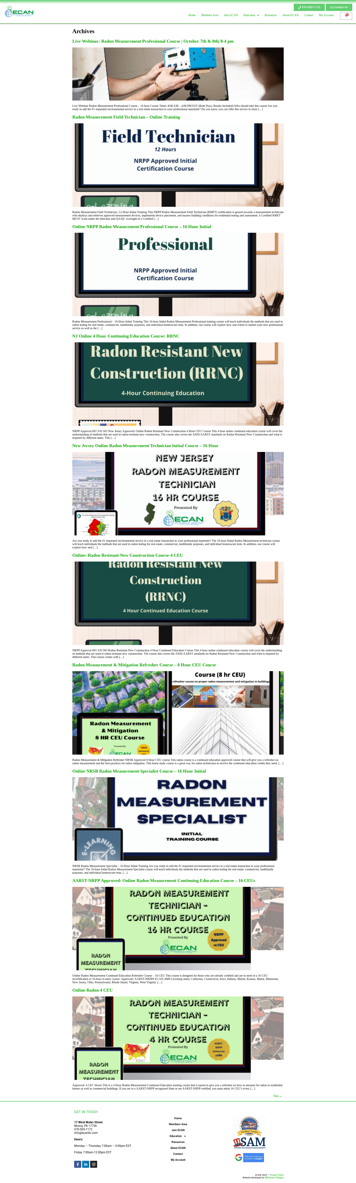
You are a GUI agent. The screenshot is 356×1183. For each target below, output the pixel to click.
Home (178, 1118)
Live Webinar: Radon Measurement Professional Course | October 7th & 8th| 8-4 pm (153, 41)
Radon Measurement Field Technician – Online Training (126, 117)
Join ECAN (178, 1130)
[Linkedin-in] (85, 1164)
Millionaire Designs (274, 1177)
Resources (178, 1142)
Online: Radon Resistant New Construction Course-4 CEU (127, 555)
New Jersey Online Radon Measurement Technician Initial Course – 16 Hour (145, 445)
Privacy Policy (277, 1175)
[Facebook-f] (77, 1164)
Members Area (178, 1124)
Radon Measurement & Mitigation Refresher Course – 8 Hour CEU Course (144, 664)
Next (277, 1095)
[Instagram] (93, 1164)
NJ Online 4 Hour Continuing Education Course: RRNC (125, 336)
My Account (178, 1159)
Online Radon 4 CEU (92, 990)
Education (176, 1136)
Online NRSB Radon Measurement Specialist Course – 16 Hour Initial (139, 771)
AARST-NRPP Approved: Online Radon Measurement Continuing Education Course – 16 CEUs (163, 880)
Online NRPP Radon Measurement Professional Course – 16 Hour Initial (141, 226)
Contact (178, 1154)
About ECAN (178, 1148)
